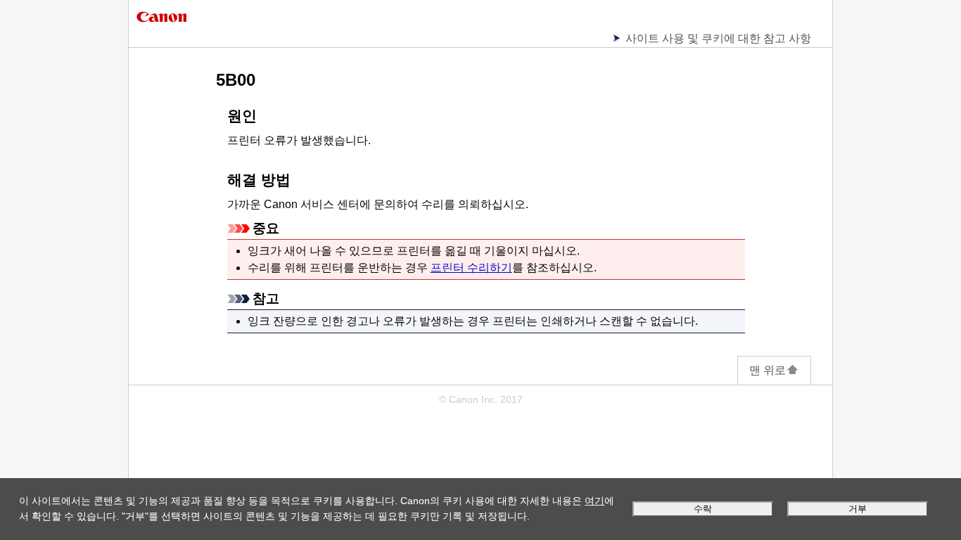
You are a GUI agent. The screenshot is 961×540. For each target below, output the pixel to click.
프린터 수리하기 (471, 268)
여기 (594, 500)
